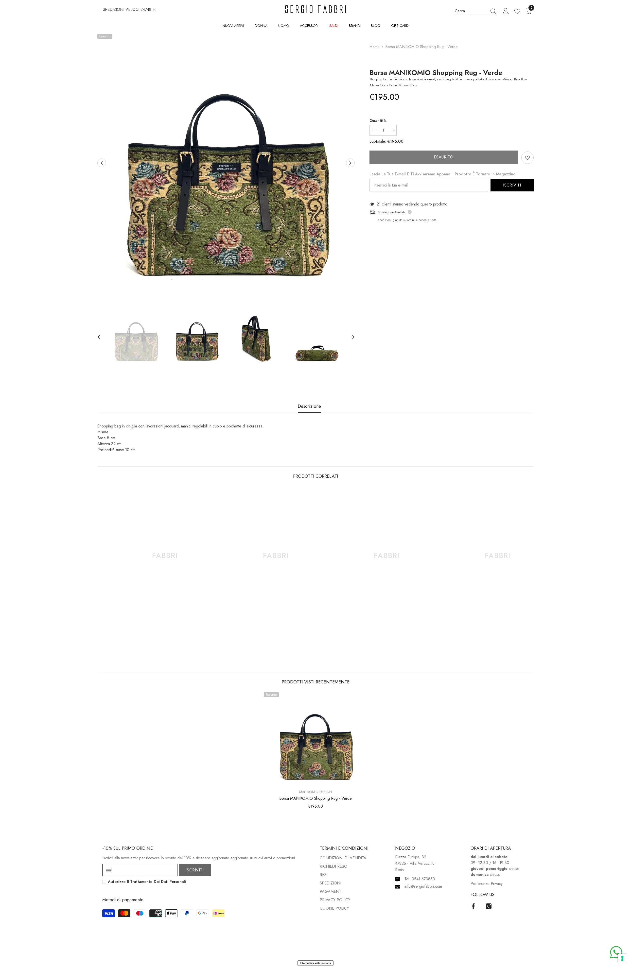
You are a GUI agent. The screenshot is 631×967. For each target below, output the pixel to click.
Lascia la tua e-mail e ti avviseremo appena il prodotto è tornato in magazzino (442, 174)
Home (374, 47)
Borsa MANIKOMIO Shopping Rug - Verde (435, 72)
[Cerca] (476, 11)
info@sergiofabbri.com (423, 886)
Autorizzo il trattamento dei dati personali (147, 881)
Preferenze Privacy (487, 883)
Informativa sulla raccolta (315, 963)
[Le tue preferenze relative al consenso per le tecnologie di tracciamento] (622, 958)
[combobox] (471, 11)
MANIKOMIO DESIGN (315, 791)
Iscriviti (512, 185)
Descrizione (309, 406)
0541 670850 (423, 879)
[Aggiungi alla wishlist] (527, 158)
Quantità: (378, 120)
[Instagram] (489, 906)
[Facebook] (473, 906)
